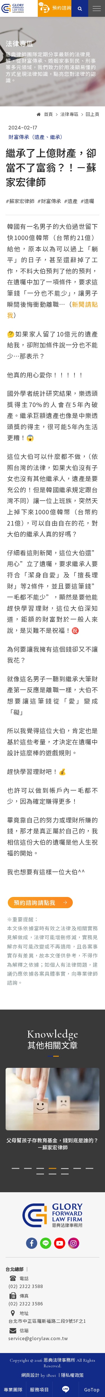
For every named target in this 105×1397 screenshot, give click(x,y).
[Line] (45, 1243)
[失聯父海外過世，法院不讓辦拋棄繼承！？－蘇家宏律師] (53, 1099)
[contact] (66, 1389)
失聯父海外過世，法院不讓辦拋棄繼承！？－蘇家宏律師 (53, 1143)
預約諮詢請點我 (35, 902)
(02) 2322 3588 (25, 1285)
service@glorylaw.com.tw (38, 1337)
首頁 (48, 114)
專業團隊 (13, 1390)
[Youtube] (59, 1243)
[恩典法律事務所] (12, 8)
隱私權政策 (72, 1375)
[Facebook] (31, 1243)
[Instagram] (73, 1243)
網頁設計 (30, 1375)
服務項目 (39, 1390)
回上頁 (93, 114)
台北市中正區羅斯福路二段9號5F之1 (47, 1320)
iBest (51, 1375)
